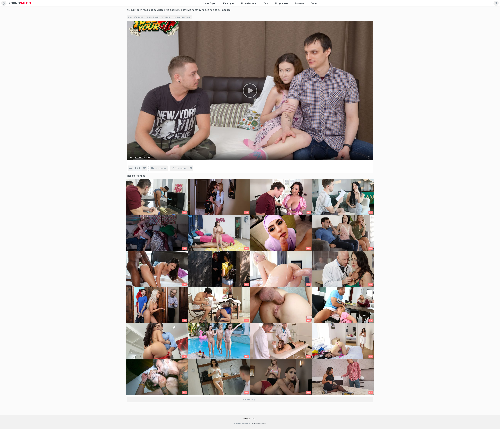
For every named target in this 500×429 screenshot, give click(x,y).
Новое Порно (209, 3)
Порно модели (249, 3)
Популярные (281, 3)
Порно (314, 3)
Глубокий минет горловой (158, 17)
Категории (228, 3)
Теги (266, 3)
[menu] (4, 3)
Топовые (299, 3)
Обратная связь (249, 419)
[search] (496, 3)
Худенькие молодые (182, 17)
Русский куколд (135, 17)
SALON (19, 3)
